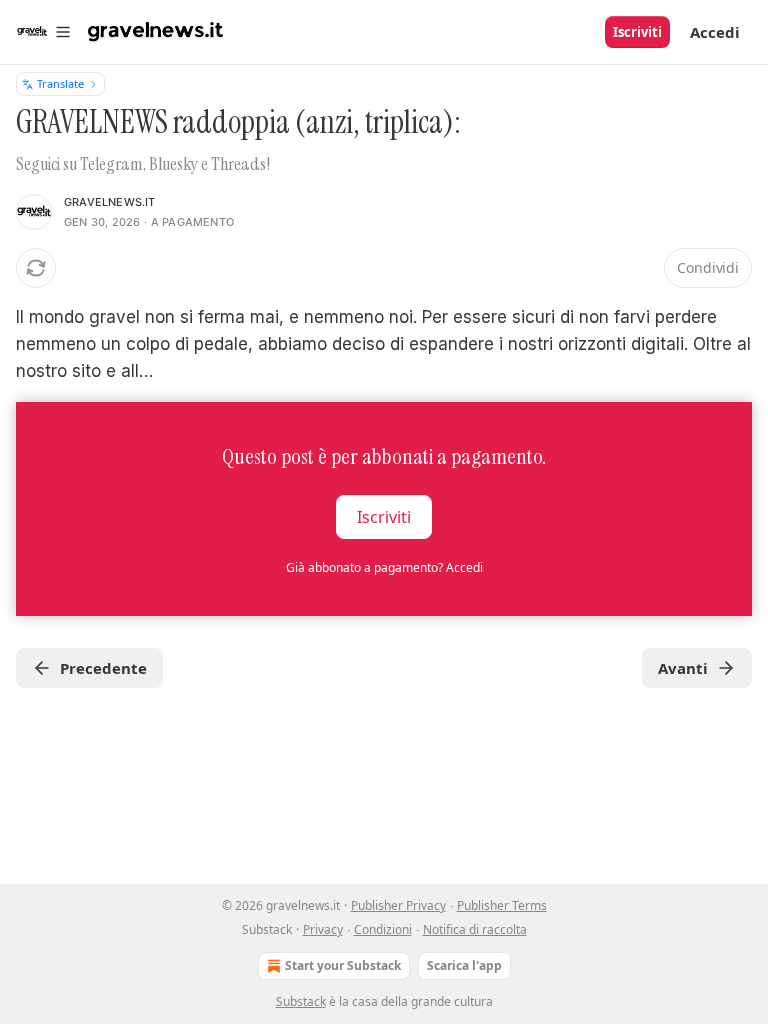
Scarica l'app (464, 965)
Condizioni (383, 929)
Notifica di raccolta (475, 929)
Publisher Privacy (398, 905)
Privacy (323, 929)
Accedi (715, 32)
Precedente (103, 668)
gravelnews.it (110, 202)
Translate (60, 83)
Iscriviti (637, 32)
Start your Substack (343, 965)
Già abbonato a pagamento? (384, 567)
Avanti (683, 668)
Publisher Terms (502, 905)
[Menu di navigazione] (44, 32)
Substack (301, 1001)
